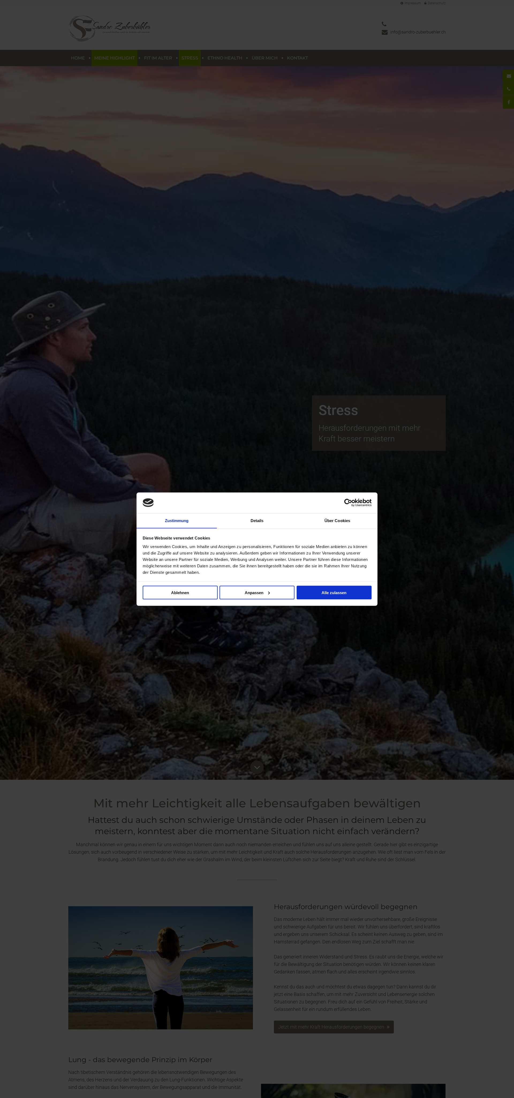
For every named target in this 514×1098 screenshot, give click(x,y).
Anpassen (254, 592)
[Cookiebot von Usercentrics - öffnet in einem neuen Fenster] (348, 503)
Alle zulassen (334, 592)
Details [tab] (257, 520)
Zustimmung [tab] (177, 520)
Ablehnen (180, 592)
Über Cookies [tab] (337, 520)
